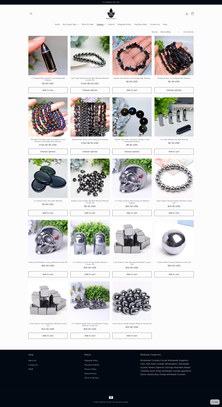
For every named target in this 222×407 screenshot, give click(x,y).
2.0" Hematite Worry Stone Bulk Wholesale (48, 201)
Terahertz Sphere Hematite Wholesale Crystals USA (174, 262)
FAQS (30, 369)
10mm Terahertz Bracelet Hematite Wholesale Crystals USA (174, 202)
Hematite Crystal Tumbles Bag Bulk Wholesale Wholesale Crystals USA (90, 202)
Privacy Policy (90, 369)
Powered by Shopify (122, 402)
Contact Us (33, 365)
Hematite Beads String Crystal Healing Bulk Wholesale (90, 140)
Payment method (91, 365)
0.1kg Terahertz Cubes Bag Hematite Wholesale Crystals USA (132, 263)
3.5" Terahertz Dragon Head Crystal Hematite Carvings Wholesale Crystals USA (90, 325)
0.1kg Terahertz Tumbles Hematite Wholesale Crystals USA (132, 324)
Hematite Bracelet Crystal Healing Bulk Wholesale (174, 78)
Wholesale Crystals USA (107, 402)
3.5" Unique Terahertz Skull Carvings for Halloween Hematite (132, 202)
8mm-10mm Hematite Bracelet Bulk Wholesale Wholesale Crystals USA (90, 79)
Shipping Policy (91, 360)
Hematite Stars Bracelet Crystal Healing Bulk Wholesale (132, 78)
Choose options (90, 90)
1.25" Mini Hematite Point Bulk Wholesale (174, 140)
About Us (32, 360)
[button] (31, 13)
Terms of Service (91, 378)
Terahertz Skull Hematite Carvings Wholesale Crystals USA (48, 262)
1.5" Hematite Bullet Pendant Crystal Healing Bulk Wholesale (48, 79)
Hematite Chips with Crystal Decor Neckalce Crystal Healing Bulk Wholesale (132, 141)
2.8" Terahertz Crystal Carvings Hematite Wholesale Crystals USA (90, 263)
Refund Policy (90, 373)
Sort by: (155, 32)
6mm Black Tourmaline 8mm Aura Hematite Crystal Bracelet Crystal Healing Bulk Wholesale (48, 141)
